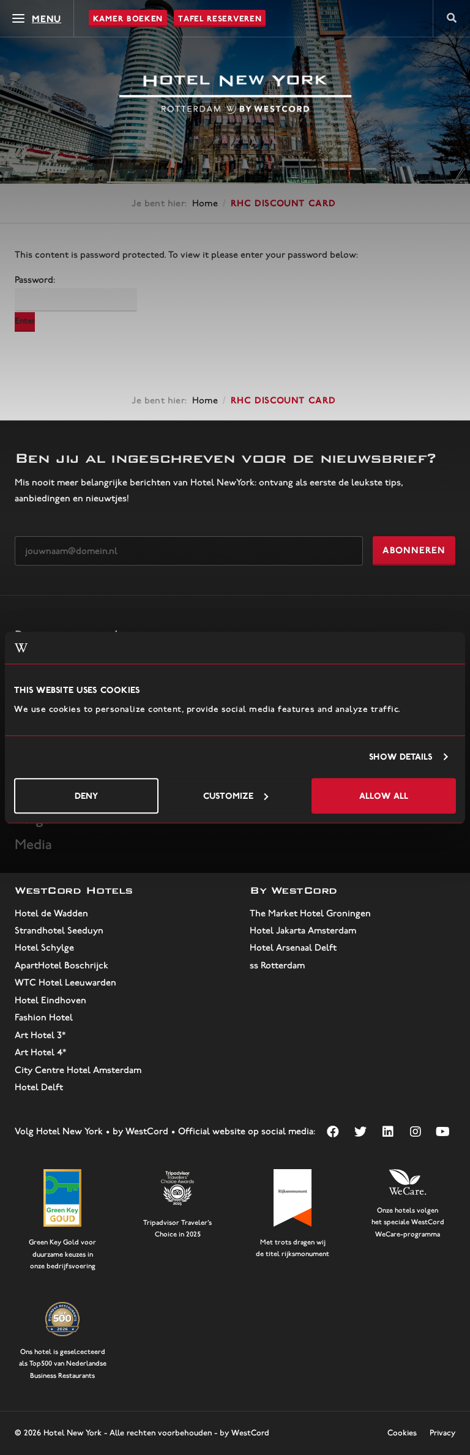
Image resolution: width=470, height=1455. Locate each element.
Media (33, 844)
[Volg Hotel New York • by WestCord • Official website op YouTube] (442, 1131)
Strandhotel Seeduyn (59, 930)
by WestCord (244, 1432)
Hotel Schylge (44, 947)
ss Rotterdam (277, 965)
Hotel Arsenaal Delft (293, 947)
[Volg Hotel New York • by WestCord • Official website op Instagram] (415, 1131)
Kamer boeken (128, 18)
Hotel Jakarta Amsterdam (303, 930)
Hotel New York (72, 1432)
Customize (228, 795)
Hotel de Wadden (51, 913)
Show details (400, 757)
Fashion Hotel (44, 1017)
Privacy (442, 1432)
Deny (86, 795)
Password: (35, 279)
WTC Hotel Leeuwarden (65, 982)
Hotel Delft (39, 1087)
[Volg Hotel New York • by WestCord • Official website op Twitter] (360, 1131)
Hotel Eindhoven (50, 1000)
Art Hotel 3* (40, 1035)
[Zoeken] (451, 18)
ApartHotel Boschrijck (61, 965)
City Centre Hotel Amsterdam (78, 1069)
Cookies (402, 1432)
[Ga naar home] (235, 95)
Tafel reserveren (219, 18)
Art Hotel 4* (40, 1052)
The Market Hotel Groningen (310, 913)
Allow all (383, 795)
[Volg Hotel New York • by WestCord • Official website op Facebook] (332, 1131)
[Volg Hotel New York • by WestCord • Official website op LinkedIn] (387, 1131)
